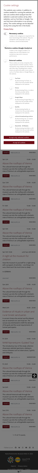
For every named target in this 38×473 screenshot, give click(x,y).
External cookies (15, 60)
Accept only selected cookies (19, 137)
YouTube (17, 78)
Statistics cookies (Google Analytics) (18, 48)
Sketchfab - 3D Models (21, 126)
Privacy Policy (8, 29)
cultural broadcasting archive (24, 116)
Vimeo (17, 88)
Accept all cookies (19, 143)
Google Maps (19, 97)
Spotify (17, 107)
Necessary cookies (16, 33)
